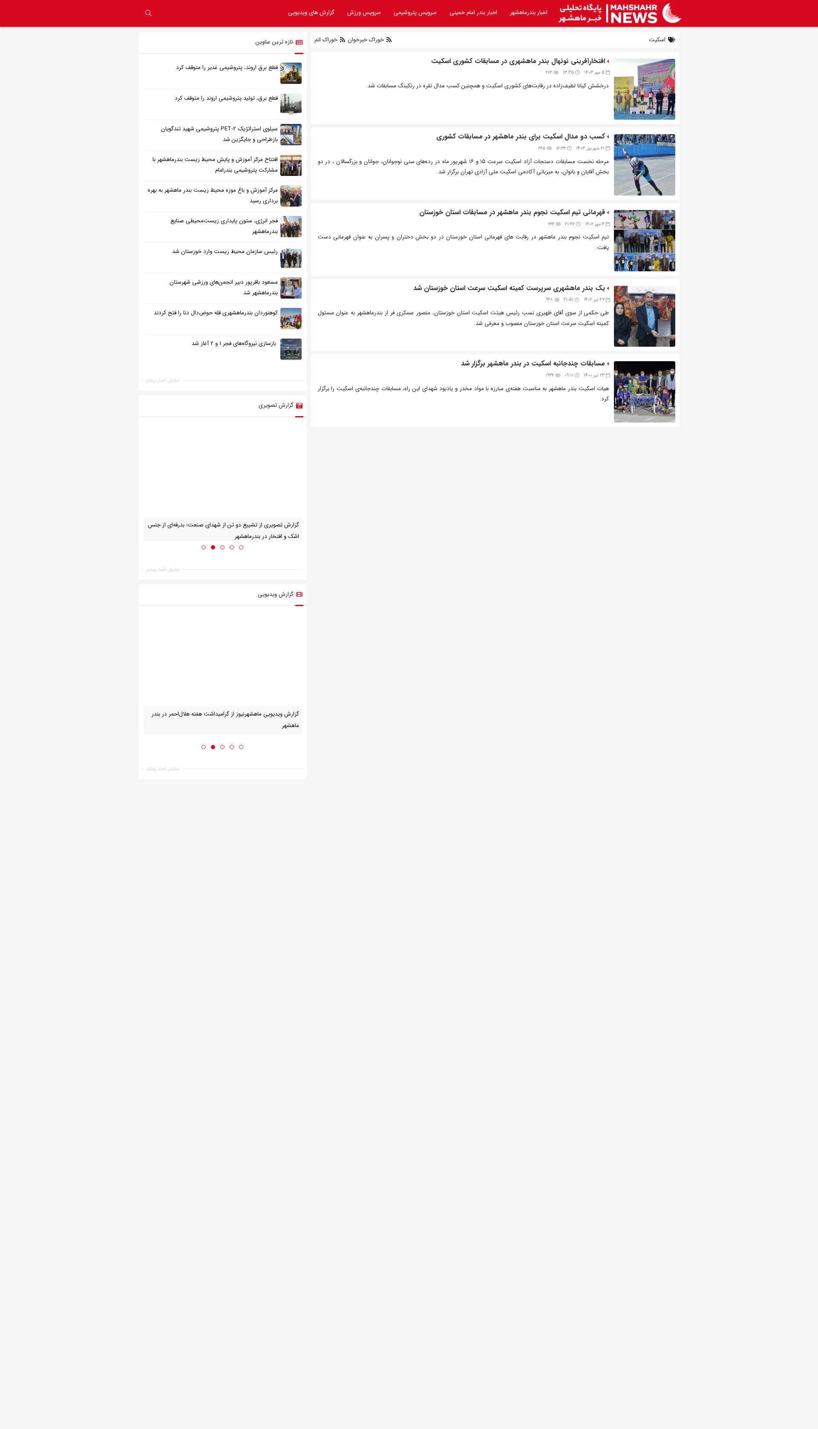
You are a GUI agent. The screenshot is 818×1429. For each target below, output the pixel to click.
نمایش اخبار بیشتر (162, 380)
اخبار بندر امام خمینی (473, 12)
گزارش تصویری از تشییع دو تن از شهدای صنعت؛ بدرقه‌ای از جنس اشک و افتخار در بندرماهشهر (223, 530)
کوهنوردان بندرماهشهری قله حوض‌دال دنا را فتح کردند (216, 312)
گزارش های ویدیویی (311, 12)
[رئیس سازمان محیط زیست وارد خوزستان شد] (291, 256)
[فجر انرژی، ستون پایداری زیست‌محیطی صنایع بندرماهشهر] (291, 226)
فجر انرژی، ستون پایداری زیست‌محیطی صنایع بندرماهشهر (224, 226)
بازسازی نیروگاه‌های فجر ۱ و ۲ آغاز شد (235, 343)
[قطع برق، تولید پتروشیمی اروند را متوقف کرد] (291, 103)
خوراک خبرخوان (366, 39)
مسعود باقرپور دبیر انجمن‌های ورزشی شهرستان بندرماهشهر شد (224, 287)
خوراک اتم (326, 39)
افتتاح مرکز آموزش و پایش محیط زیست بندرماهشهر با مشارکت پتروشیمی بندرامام (215, 165)
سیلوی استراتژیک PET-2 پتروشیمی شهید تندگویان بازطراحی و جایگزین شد (219, 134)
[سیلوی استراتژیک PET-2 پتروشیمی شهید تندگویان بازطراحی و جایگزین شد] (291, 134)
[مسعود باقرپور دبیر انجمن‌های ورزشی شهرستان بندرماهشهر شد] (291, 287)
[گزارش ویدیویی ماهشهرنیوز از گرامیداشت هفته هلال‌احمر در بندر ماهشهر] (223, 659)
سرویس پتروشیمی (415, 12)
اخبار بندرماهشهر (528, 12)
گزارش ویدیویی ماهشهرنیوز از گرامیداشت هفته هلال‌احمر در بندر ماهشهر (225, 719)
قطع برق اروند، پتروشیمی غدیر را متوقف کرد (227, 67)
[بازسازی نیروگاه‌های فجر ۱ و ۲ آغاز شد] (291, 348)
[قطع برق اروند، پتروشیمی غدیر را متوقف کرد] (291, 72)
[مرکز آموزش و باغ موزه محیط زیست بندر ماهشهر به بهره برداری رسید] (291, 195)
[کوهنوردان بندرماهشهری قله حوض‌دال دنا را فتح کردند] (291, 318)
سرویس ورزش (364, 12)
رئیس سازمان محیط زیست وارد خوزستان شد (225, 251)
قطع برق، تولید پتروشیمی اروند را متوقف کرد (226, 98)
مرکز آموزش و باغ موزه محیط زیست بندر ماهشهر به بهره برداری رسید (213, 195)
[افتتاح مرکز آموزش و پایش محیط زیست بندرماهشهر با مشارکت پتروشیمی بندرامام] (291, 164)
